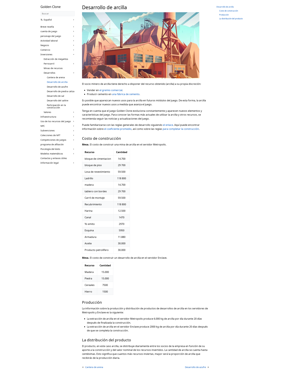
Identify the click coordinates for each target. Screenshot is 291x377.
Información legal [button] (49, 162)
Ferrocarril (49, 63)
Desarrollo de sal (55, 95)
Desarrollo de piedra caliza (60, 91)
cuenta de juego (48, 31)
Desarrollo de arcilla (57, 82)
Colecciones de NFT (50, 135)
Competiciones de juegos (53, 139)
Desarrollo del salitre (57, 100)
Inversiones (46, 54)
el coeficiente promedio (118, 129)
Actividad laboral (49, 40)
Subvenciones (47, 130)
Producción (224, 14)
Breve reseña (47, 26)
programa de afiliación (52, 144)
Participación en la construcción (56, 106)
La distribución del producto (231, 18)
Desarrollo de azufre (57, 86)
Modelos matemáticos (51, 153)
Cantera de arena (56, 77)
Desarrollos (49, 72)
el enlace (168, 125)
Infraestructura (48, 116)
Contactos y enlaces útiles (53, 158)
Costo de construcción (228, 10)
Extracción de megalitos (56, 59)
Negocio (44, 45)
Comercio (45, 49)
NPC (42, 125)
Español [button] (48, 19)
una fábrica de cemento (125, 94)
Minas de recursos (53, 68)
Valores (47, 112)
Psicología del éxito (50, 149)
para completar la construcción (181, 129)
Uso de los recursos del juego (55, 121)
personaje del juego (50, 36)
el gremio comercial (110, 90)
